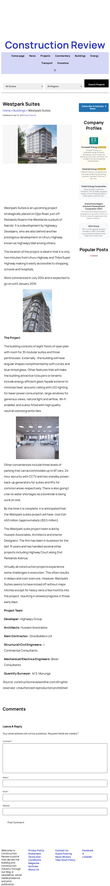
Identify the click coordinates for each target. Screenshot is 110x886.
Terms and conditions (34, 858)
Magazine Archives (33, 864)
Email (5, 791)
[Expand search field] (55, 70)
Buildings (19, 110)
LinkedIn (87, 856)
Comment (7, 741)
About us (33, 869)
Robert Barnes (30, 115)
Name (6, 777)
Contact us (61, 850)
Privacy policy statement (36, 852)
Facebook (87, 850)
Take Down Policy (65, 859)
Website (6, 805)
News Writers (63, 856)
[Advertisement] (55, 18)
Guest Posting (63, 853)
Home (7, 110)
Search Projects (96, 84)
